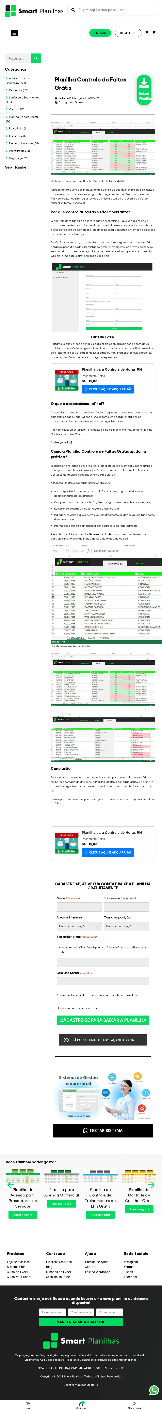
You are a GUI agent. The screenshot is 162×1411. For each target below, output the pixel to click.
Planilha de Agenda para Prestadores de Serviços (23, 1198)
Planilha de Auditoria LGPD (25, 241)
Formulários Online (102, 336)
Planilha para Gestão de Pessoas (25, 415)
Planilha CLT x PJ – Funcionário (39, 231)
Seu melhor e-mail (76, 936)
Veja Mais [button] (16, 326)
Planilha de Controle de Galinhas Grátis (139, 1195)
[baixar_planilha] (61, 442)
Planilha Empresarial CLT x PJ (11, 415)
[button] (14, 33)
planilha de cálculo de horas (102, 534)
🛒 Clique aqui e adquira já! (108, 389)
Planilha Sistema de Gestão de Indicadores (11, 627)
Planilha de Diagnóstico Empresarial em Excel (25, 627)
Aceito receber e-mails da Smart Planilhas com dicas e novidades (98, 995)
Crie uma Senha (75, 973)
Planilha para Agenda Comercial (61, 1192)
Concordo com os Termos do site (78, 1008)
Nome (68, 898)
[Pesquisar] (36, 58)
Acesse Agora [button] (23, 1215)
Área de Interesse (69, 917)
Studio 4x (92, 1385)
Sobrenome (119, 898)
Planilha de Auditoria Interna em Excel (39, 415)
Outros (78, 102)
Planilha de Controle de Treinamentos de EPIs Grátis (100, 1198)
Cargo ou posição (117, 917)
